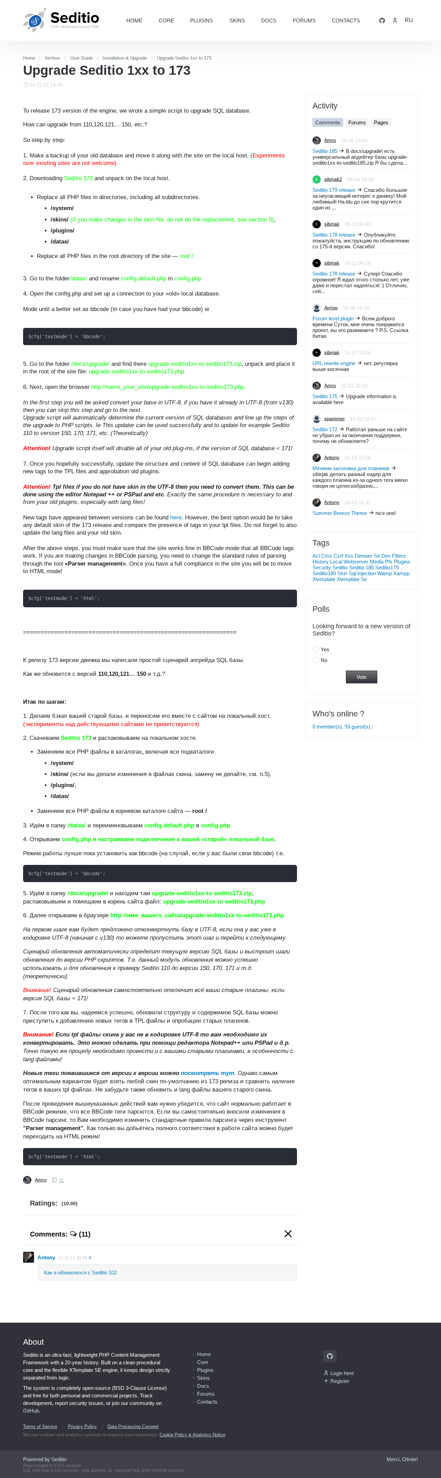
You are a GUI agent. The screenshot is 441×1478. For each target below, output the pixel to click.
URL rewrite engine (333, 363)
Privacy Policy (82, 1426)
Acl (316, 556)
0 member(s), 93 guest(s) (341, 727)
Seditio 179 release (333, 190)
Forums (304, 20)
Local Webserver (349, 562)
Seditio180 (324, 573)
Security (321, 567)
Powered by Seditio (44, 1459)
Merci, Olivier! (402, 1459)
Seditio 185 (324, 151)
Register (339, 1381)
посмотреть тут (207, 1073)
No (324, 660)
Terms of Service (40, 1426)
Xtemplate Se (352, 579)
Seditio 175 (324, 396)
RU (409, 20)
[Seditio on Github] (382, 20)
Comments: (60, 1234)
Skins (237, 20)
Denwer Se (367, 556)
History (320, 562)
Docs (268, 20)
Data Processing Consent (132, 1426)
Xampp (401, 573)
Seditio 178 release (333, 235)
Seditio (340, 567)
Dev (386, 556)
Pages (381, 122)
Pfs (388, 562)
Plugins (201, 20)
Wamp (384, 573)
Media (376, 562)
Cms (326, 556)
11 (61, 1180)
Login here (342, 1373)
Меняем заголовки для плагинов (350, 468)
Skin (342, 573)
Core (166, 20)
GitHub (31, 1411)
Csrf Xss (343, 556)
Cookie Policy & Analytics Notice (192, 1434)
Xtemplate (323, 579)
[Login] (395, 20)
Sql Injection (362, 573)
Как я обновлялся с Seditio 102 (80, 1272)
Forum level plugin (332, 318)
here (176, 517)
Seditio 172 (324, 429)
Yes (325, 649)
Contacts (346, 20)
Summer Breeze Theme (339, 513)
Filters (399, 556)
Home (134, 20)
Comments (327, 122)
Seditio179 (387, 567)
